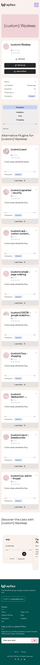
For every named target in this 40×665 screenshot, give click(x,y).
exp (8, 539)
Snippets (24, 618)
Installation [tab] (20, 112)
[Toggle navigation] (36, 5)
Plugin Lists (24, 612)
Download (21, 59)
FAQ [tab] (20, 116)
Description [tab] (20, 107)
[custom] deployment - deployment (18, 397)
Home (3, 612)
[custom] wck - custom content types (19, 234)
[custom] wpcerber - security (21, 191)
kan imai (11, 546)
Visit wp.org (21, 65)
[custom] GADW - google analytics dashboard (21, 315)
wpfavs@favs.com (17, 599)
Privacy (23, 652)
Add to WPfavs (21, 71)
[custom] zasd (18, 149)
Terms (16, 652)
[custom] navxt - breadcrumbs (20, 436)
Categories (5, 618)
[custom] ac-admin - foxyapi (21, 477)
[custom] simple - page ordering (20, 273)
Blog (22, 615)
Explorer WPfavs (7, 615)
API (2, 621)
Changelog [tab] (20, 120)
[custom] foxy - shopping (19, 354)
